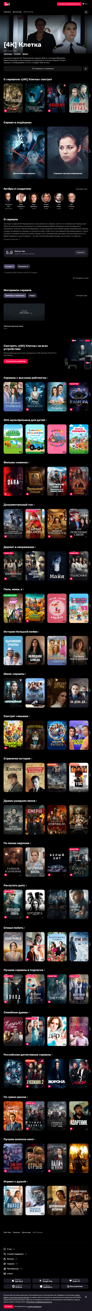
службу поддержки (34, 1306)
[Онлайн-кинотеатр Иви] (7, 4)
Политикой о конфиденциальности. (39, 1302)
